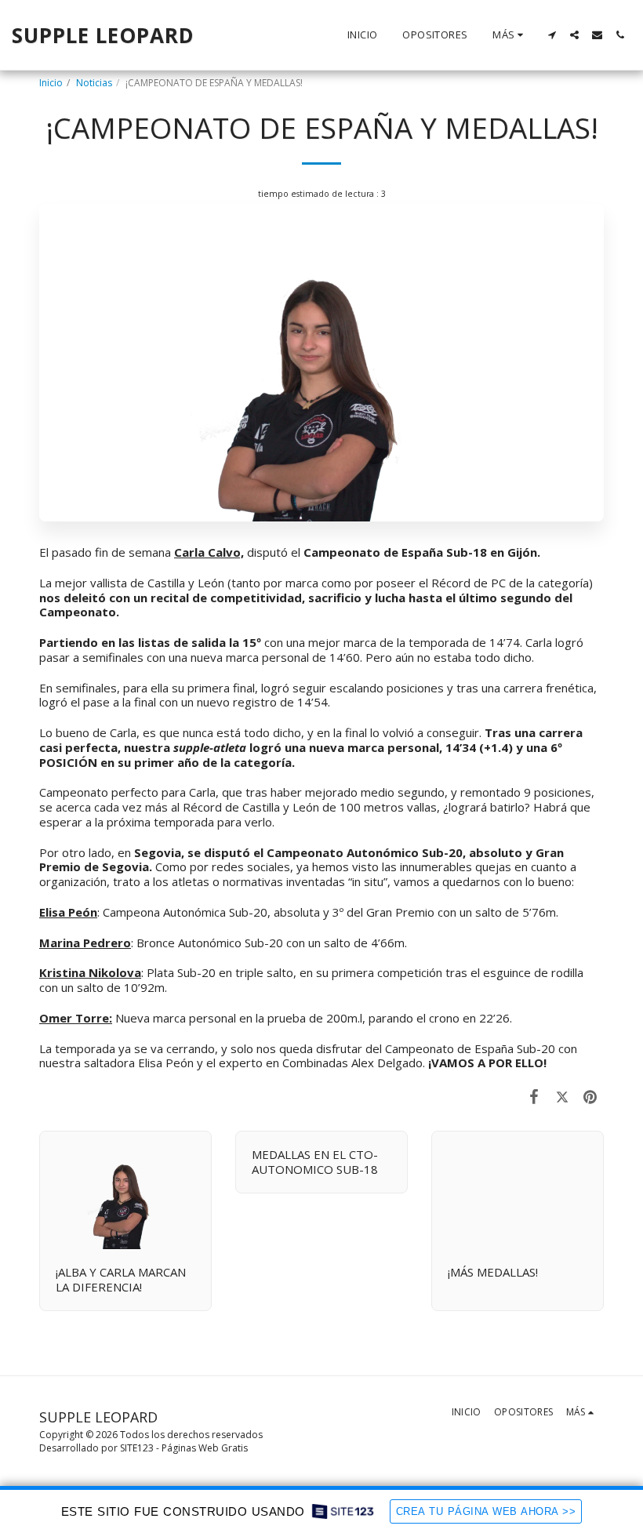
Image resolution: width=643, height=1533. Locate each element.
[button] (551, 35)
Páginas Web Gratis (205, 1448)
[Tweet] (562, 1096)
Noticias (94, 82)
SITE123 (137, 1448)
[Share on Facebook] (535, 1096)
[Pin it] (590, 1096)
